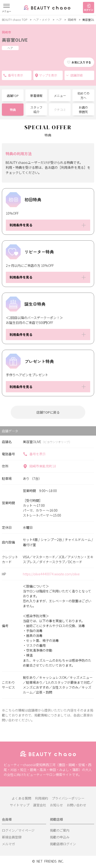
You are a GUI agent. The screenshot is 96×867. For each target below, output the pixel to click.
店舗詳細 (76, 75)
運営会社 (39, 805)
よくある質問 (21, 798)
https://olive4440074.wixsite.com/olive (51, 574)
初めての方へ (83, 95)
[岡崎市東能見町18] (48, 75)
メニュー (60, 95)
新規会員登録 (11, 837)
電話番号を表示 (16, 75)
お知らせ (56, 805)
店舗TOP (13, 95)
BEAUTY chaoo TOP (14, 20)
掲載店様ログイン (63, 843)
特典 (13, 109)
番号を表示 (37, 454)
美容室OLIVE (15, 40)
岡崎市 (72, 20)
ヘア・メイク (41, 20)
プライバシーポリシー (68, 798)
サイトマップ (19, 805)
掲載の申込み (59, 837)
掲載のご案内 (59, 830)
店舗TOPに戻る (48, 412)
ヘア (59, 20)
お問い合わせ (76, 805)
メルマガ (8, 843)
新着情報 (36, 95)
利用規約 (41, 798)
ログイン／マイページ (18, 830)
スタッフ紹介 (36, 109)
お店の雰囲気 (83, 109)
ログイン (88, 9)
